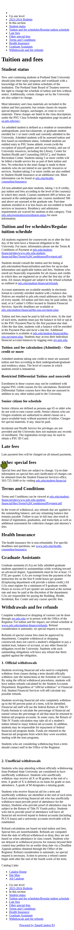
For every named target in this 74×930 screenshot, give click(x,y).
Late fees (14, 33)
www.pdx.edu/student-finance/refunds (24, 625)
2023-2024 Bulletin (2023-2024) (28, 12)
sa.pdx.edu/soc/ (11, 121)
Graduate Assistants (21, 46)
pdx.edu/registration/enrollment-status (24, 215)
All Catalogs (16, 878)
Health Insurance (19, 43)
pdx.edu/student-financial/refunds (38, 283)
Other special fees (19, 36)
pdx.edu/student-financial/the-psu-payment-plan (30, 310)
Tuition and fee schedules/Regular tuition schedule (39, 29)
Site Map (14, 875)
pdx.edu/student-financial (51, 480)
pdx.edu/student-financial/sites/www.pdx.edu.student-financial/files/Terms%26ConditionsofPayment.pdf (32, 253)
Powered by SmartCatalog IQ (37, 925)
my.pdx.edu (60, 340)
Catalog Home (18, 871)
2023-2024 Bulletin (20, 19)
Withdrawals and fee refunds (26, 50)
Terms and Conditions (22, 39)
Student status (17, 26)
